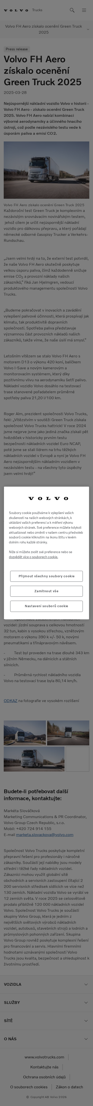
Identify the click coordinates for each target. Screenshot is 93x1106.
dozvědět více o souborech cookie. (33, 557)
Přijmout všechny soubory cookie (46, 576)
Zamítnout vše (46, 591)
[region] (46, 553)
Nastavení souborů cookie (46, 606)
